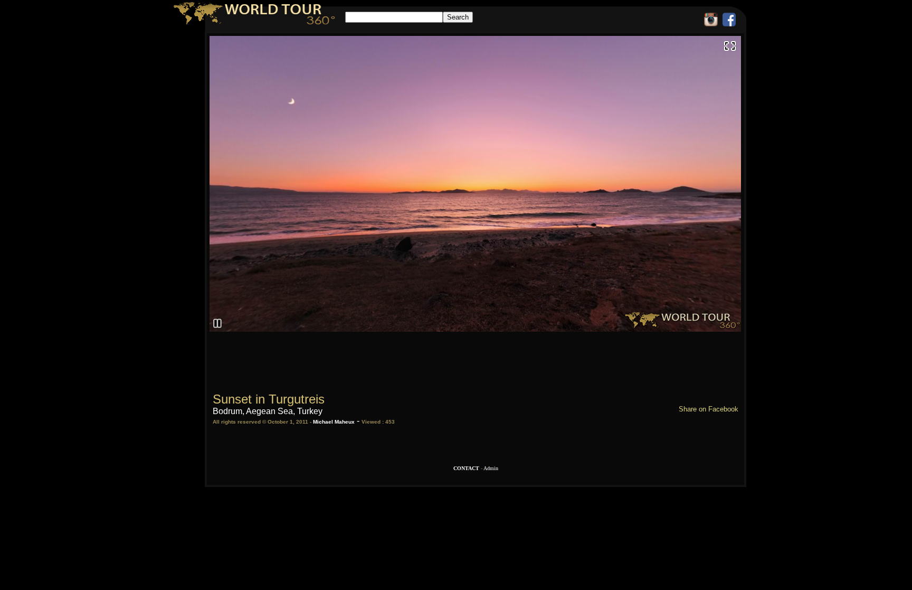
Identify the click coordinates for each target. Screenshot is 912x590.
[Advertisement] (475, 357)
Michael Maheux (334, 422)
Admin (490, 468)
